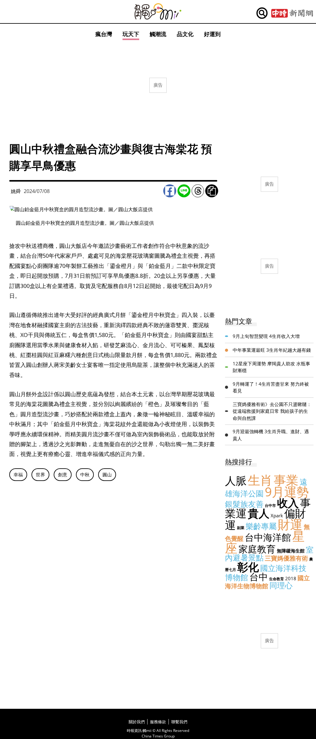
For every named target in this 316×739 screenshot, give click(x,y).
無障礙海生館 (291, 551)
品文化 (185, 34)
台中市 (270, 505)
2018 (290, 578)
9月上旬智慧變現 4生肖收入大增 (266, 336)
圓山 (107, 474)
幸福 (18, 474)
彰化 (248, 567)
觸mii (158, 11)
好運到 (212, 34)
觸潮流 (158, 34)
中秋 (84, 474)
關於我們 (137, 722)
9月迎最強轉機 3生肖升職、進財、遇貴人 (271, 434)
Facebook (169, 190)
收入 (288, 502)
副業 (240, 527)
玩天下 (131, 34)
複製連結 (211, 190)
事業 (286, 479)
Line (183, 190)
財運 (290, 524)
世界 (40, 474)
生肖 (260, 479)
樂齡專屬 (261, 526)
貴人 (258, 513)
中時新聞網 (292, 13)
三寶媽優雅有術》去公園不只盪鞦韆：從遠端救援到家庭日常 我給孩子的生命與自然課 (272, 411)
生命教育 (276, 578)
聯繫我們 (179, 722)
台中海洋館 (268, 537)
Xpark (277, 515)
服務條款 (158, 722)
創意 (62, 474)
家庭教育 (257, 549)
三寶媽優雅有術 (286, 558)
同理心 (281, 585)
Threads (198, 190)
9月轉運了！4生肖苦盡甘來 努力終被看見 (271, 387)
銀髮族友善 (244, 504)
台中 (258, 576)
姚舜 (16, 191)
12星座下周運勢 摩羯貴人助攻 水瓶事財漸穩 (271, 367)
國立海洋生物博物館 (267, 582)
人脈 (236, 480)
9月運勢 (287, 491)
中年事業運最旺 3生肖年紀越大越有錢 (272, 350)
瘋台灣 (103, 34)
